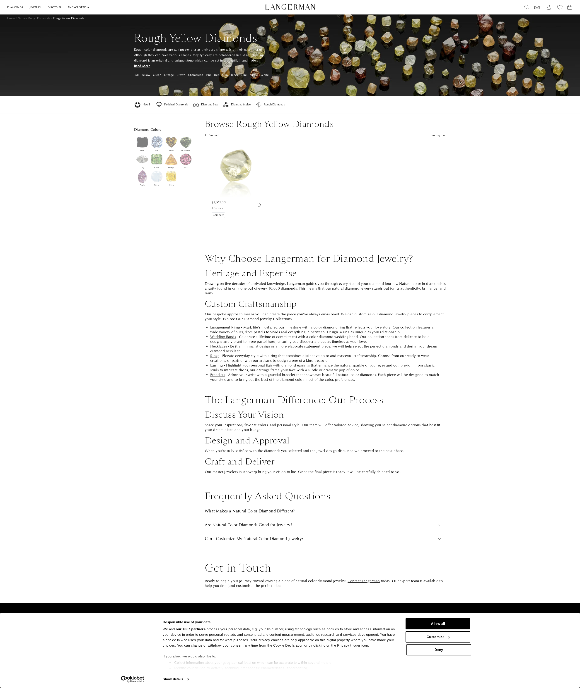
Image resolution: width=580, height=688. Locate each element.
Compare (218, 215)
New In (147, 104)
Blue (244, 75)
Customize (435, 637)
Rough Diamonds (274, 104)
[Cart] (569, 7)
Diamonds (15, 7)
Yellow (145, 75)
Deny (439, 650)
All (137, 75)
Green (157, 75)
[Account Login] (549, 7)
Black (234, 75)
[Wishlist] (537, 7)
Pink (208, 75)
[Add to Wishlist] (258, 205)
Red (216, 75)
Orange (169, 75)
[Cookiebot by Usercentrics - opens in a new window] (132, 679)
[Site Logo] (290, 7)
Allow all (438, 624)
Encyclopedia (78, 7)
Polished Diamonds (176, 104)
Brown (181, 75)
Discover (55, 7)
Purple (253, 75)
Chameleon (195, 75)
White (264, 75)
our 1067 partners (191, 629)
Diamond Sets (209, 104)
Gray (225, 75)
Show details (173, 679)
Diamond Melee (241, 104)
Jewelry (35, 7)
